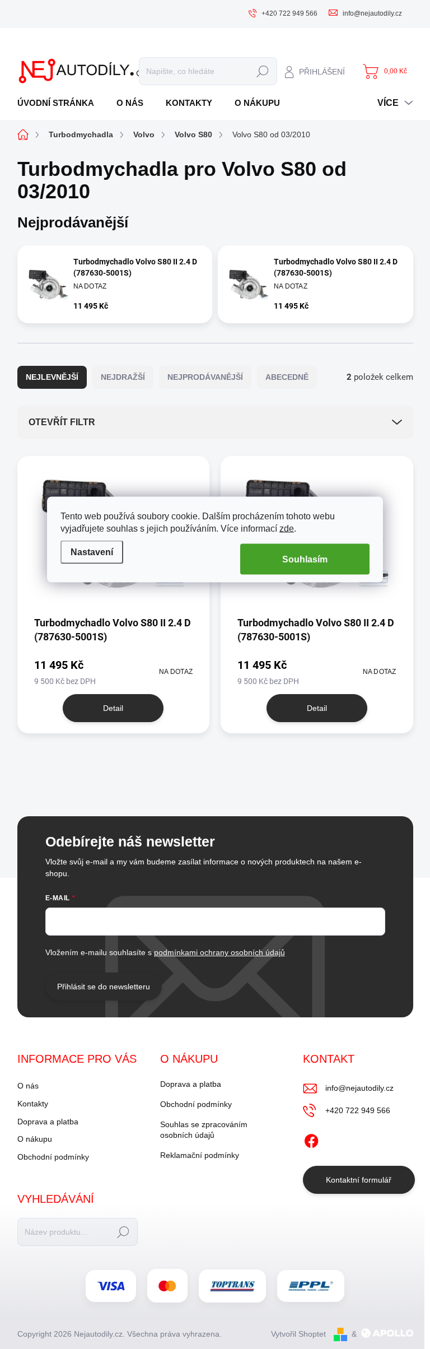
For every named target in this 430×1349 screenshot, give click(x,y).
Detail (113, 708)
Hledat (262, 71)
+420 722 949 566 (357, 1110)
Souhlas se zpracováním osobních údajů (203, 1130)
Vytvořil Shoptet (298, 1333)
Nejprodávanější (205, 377)
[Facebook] (311, 1139)
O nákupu (34, 1138)
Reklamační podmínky (199, 1155)
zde (286, 528)
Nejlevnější (52, 377)
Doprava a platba (47, 1121)
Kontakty (32, 1103)
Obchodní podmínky (53, 1156)
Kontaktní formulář (358, 1179)
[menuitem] (59, 102)
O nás (28, 1085)
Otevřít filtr (62, 422)
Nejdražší (123, 377)
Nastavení (92, 551)
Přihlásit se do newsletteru (103, 986)
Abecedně (287, 377)
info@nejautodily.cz (359, 1087)
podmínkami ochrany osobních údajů (219, 952)
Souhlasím (305, 559)
